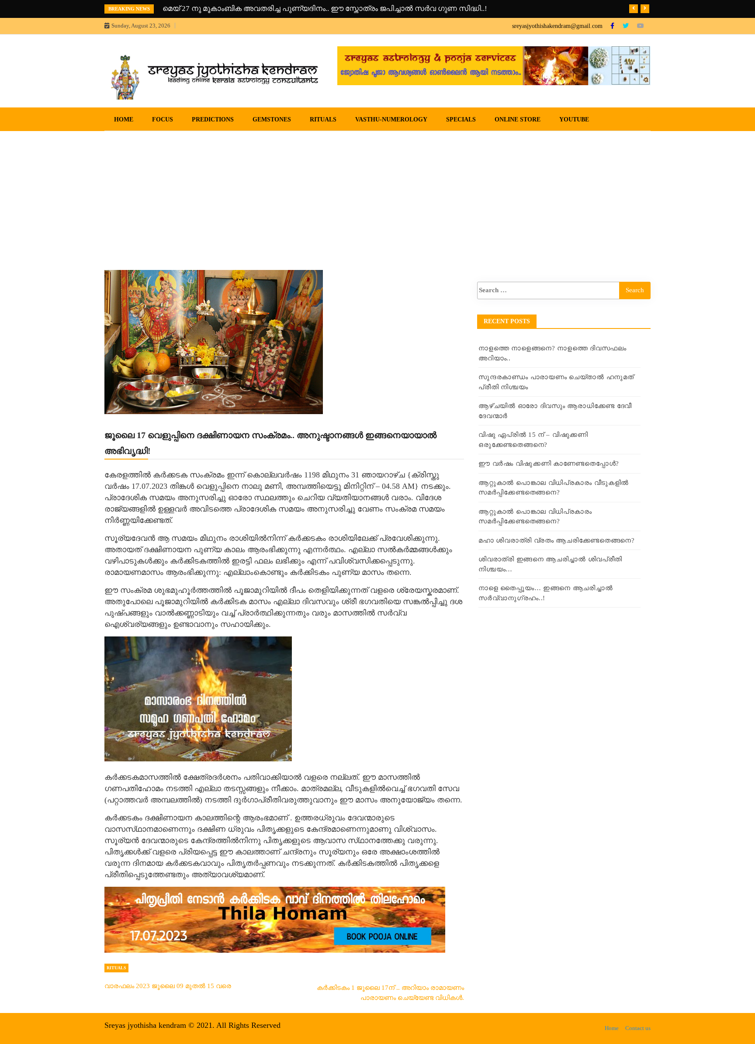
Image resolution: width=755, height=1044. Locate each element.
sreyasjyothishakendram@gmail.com (557, 26)
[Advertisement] (377, 196)
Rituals (323, 119)
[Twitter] (626, 26)
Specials (461, 119)
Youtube (574, 119)
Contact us (638, 1028)
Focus (162, 119)
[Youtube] (640, 26)
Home (123, 119)
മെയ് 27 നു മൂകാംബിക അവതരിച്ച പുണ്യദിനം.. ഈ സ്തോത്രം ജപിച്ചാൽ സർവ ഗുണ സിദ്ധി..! (325, 8)
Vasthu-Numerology (391, 119)
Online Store (517, 119)
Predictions (213, 119)
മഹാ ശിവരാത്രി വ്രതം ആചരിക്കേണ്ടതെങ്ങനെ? (556, 540)
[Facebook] (613, 26)
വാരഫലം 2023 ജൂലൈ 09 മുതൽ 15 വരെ (167, 985)
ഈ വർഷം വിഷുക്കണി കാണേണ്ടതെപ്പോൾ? (548, 463)
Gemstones (272, 119)
